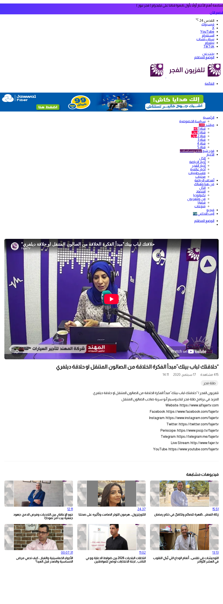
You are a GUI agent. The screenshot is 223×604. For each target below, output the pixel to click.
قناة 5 (202, 147)
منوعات (200, 206)
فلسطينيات (197, 173)
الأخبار (210, 154)
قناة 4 (201, 143)
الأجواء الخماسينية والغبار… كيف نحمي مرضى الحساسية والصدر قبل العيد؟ (44, 559)
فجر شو (197, 151)
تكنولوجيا (199, 195)
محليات (200, 176)
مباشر (206, 125)
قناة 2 (198, 136)
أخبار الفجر (199, 165)
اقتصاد (201, 191)
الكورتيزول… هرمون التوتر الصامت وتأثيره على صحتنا (112, 514)
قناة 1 (200, 128)
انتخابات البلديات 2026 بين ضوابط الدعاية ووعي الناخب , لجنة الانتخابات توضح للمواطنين (116, 559)
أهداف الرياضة (204, 180)
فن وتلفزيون (196, 199)
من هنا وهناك (204, 184)
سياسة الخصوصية (192, 121)
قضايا (202, 202)
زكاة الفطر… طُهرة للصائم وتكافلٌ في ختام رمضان (186, 514)
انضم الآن (216, 12)
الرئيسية (208, 117)
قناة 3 (202, 139)
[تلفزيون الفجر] (166, 76)
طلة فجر (209, 383)
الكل (202, 158)
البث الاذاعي (203, 213)
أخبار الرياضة (197, 162)
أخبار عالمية (198, 169)
